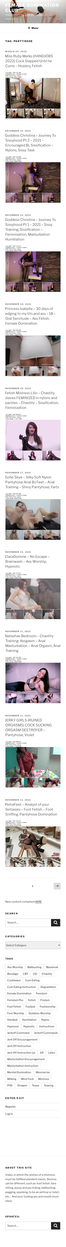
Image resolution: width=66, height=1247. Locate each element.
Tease (35, 1085)
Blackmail (52, 967)
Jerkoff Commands (46, 1032)
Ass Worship (15, 967)
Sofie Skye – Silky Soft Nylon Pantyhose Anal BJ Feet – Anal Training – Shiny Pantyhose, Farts (32, 482)
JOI (41, 1052)
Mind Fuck (27, 1079)
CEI (35, 973)
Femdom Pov (15, 1000)
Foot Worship (15, 1013)
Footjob (30, 1006)
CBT (25, 973)
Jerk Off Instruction (19, 1046)
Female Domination (19, 993)
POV (10, 1085)
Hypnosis (13, 1026)
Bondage (12, 973)
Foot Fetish (14, 1006)
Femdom (41, 993)
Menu (35, 27)
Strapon (22, 1085)
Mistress (43, 1079)
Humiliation (29, 1019)
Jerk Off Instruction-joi (21, 1052)
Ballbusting (34, 967)
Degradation (48, 987)
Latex (51, 1052)
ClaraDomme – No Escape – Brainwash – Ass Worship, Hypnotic (27, 561)
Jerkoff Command (18, 1032)
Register (10, 1106)
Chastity (47, 973)
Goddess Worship (40, 1013)
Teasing (49, 1085)
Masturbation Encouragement (26, 1059)
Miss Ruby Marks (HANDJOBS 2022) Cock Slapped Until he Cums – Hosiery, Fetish (29, 61)
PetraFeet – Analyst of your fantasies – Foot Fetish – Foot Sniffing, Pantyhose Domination (31, 809)
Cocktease (14, 980)
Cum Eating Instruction (21, 987)
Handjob (12, 1019)
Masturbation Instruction (22, 1065)
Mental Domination (19, 1072)
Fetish (32, 1000)
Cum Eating (32, 980)
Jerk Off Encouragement (22, 1039)
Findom (45, 1000)
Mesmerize (43, 1072)
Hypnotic (29, 1026)
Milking (11, 1079)
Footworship (47, 1006)
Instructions (46, 1026)
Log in (9, 1113)
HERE (38, 901)
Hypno (45, 1019)
